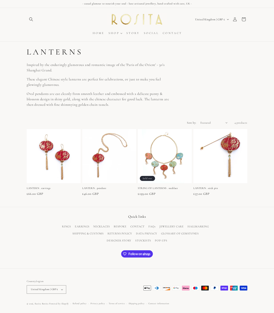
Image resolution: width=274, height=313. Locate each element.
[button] (31, 19)
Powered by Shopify (59, 303)
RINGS (66, 226)
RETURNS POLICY (120, 233)
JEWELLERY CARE (171, 226)
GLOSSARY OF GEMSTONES (180, 233)
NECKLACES (101, 226)
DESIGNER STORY (119, 240)
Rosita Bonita (42, 303)
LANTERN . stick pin (205, 188)
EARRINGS (82, 226)
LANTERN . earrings (39, 188)
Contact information (158, 303)
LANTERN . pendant (94, 188)
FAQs (151, 226)
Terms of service (117, 303)
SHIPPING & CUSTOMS (88, 233)
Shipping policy (137, 303)
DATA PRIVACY (146, 233)
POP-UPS (161, 240)
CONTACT (137, 226)
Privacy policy (97, 303)
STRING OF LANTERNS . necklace (158, 188)
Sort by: (191, 122)
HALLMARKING (198, 226)
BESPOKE (120, 226)
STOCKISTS (143, 240)
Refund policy (80, 303)
